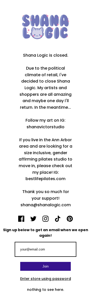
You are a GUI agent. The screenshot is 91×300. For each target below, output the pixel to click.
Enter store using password (45, 278)
